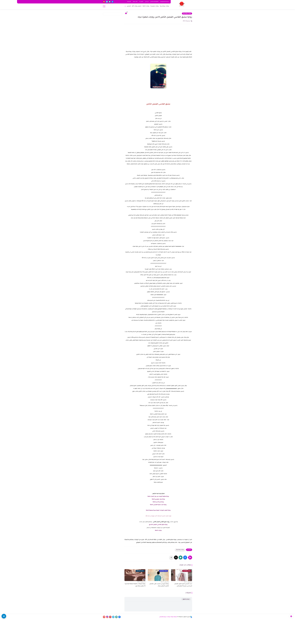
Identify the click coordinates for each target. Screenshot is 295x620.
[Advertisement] (158, 38)
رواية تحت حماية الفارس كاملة (158, 504)
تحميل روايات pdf (136, 6)
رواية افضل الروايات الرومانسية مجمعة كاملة (158, 510)
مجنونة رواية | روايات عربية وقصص (168, 616)
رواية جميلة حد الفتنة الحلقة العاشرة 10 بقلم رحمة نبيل (135, 585)
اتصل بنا (141, 1)
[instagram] (107, 617)
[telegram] (107, 2)
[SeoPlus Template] (191, 617)
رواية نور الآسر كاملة (158, 502)
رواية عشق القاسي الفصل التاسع (158, 524)
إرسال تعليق (186, 599)
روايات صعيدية (154, 6)
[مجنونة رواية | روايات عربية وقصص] (182, 4)
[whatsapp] (110, 2)
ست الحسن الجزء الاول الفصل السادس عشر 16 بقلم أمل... (183, 585)
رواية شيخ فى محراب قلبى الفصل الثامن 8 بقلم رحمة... (159, 585)
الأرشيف (129, 1)
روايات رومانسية (164, 6)
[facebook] (112, 2)
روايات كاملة (146, 6)
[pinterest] (104, 2)
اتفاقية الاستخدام (154, 1)
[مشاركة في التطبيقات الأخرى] (171, 557)
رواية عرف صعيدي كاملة (158, 499)
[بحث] (104, 6)
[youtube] (104, 617)
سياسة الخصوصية (164, 1)
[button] (185, 557)
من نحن (146, 1)
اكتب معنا (135, 1)
